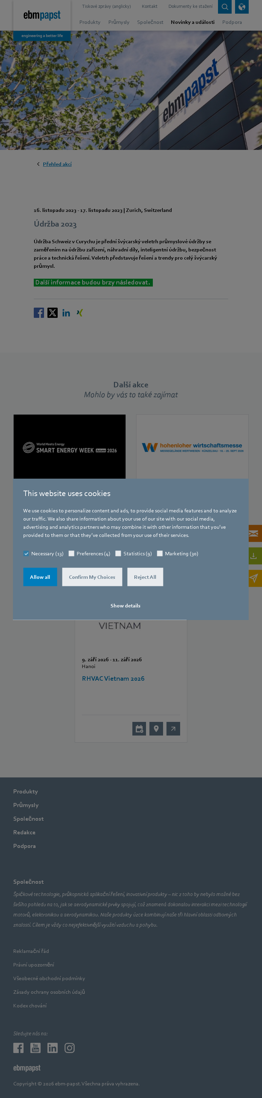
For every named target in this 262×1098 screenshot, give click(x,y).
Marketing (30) (181, 553)
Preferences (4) (93, 553)
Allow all (40, 577)
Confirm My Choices (92, 577)
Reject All (145, 577)
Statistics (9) (137, 553)
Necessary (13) (47, 553)
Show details (126, 605)
